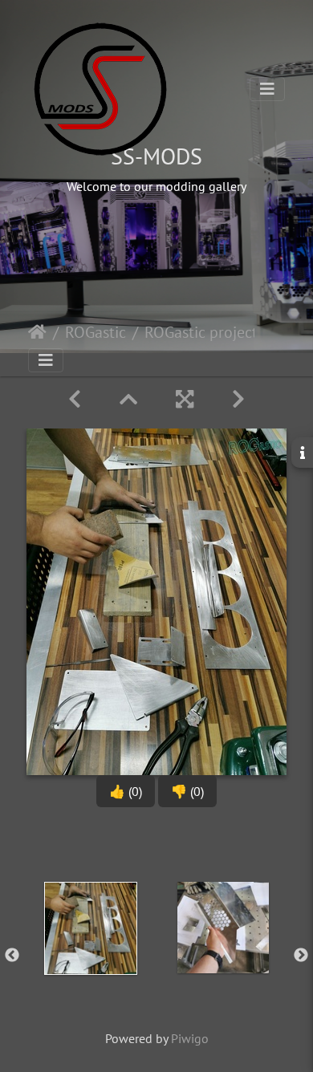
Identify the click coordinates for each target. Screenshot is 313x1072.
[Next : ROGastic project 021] (238, 399)
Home (37, 332)
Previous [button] (12, 956)
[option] (90, 952)
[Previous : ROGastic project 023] (74, 399)
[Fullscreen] (184, 399)
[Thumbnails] (128, 399)
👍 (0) (125, 791)
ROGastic (95, 332)
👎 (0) (187, 791)
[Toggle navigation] (267, 89)
